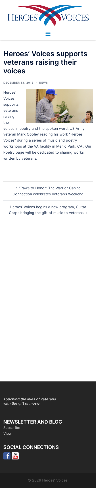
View (7, 433)
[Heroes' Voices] (48, 15)
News (43, 82)
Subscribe (11, 427)
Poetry (9, 152)
